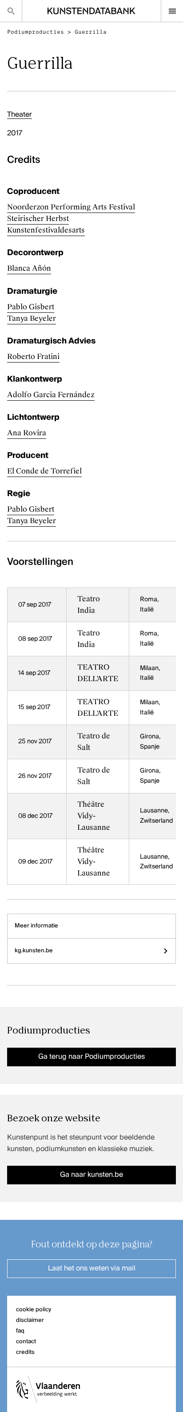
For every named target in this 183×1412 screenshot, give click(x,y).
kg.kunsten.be (34, 951)
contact (26, 1342)
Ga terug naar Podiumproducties (91, 1057)
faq (20, 1331)
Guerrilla (91, 31)
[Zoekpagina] (11, 11)
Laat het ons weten (91, 1268)
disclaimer (30, 1320)
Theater (19, 114)
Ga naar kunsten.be (91, 1175)
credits (25, 1352)
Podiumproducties (35, 31)
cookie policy (33, 1310)
